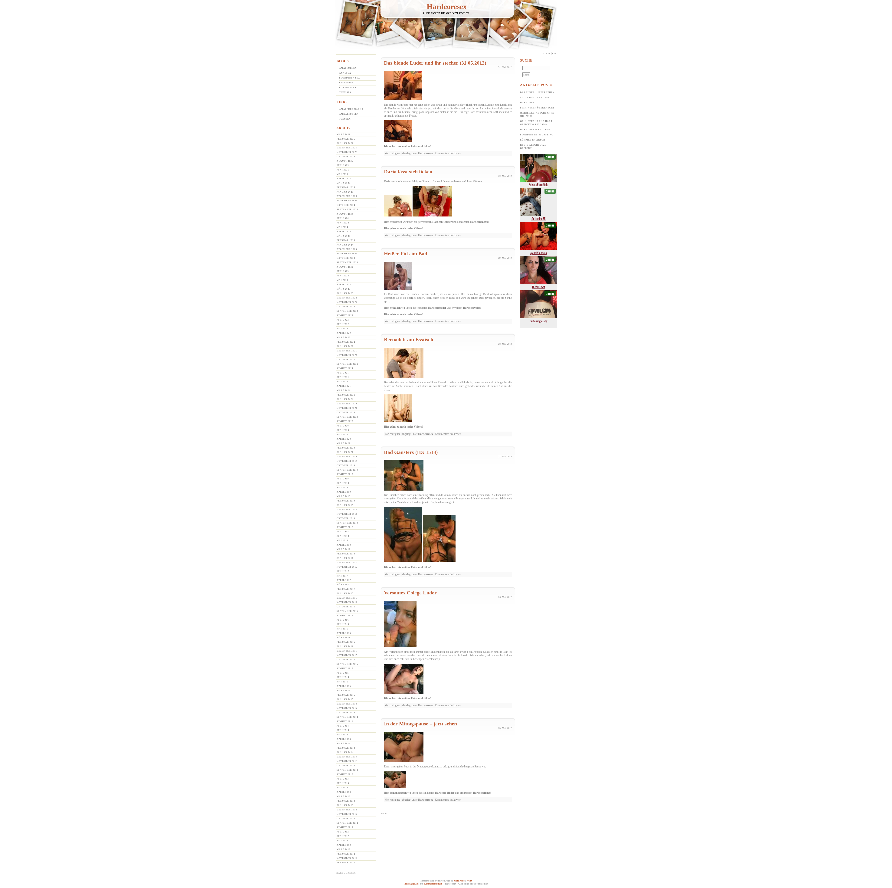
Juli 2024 (343, 218)
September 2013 (347, 770)
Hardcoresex (447, 6)
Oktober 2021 (346, 359)
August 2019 (345, 474)
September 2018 (347, 523)
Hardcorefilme (481, 792)
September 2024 (347, 209)
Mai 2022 (342, 329)
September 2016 (347, 611)
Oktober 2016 (346, 607)
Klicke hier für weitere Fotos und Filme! (407, 146)
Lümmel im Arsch (532, 140)
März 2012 (344, 849)
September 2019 (347, 470)
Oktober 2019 (346, 465)
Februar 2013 (346, 801)
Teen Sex (345, 92)
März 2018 (344, 549)
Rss (554, 53)
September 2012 (347, 823)
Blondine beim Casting (536, 135)
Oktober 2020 (346, 412)
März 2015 (344, 690)
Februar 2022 (346, 342)
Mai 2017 (342, 576)
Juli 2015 (343, 673)
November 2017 (347, 567)
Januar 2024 (345, 245)
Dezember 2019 (347, 456)
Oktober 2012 (346, 818)
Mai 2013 (342, 787)
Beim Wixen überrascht (537, 108)
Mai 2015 (342, 682)
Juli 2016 (343, 620)
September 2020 (347, 417)
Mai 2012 (342, 840)
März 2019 (344, 496)
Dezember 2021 (347, 351)
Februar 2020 (346, 448)
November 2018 (347, 514)
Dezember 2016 (347, 598)
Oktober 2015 (346, 660)
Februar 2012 (346, 854)
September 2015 (347, 664)
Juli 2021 (343, 373)
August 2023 (345, 267)
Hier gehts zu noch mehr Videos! (403, 228)
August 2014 (345, 721)
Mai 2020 (342, 434)
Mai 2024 (342, 227)
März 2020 (344, 443)
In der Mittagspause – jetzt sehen (420, 724)
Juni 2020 (343, 430)
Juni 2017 (343, 571)
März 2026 (344, 134)
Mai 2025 (342, 174)
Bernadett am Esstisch (408, 339)
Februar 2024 (346, 240)
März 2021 (344, 390)
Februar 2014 (346, 748)
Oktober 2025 (346, 156)
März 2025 (344, 183)
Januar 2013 (345, 805)
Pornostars (347, 87)
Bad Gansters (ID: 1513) (411, 452)
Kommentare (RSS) (433, 883)
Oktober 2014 (346, 712)
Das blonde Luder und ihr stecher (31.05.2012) (435, 63)
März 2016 (344, 637)
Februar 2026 (346, 139)
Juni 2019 (343, 483)
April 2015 (344, 686)
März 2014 (344, 743)
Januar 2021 (345, 399)
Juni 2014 (343, 730)
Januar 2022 (345, 346)
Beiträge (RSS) (411, 883)
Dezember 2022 (347, 298)
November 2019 (347, 461)
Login (546, 53)
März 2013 (344, 796)
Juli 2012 (343, 832)
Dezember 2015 (347, 651)
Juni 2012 (343, 836)
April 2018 (344, 545)
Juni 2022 (343, 324)
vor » (383, 813)
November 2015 (347, 655)
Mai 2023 (342, 280)
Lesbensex (346, 83)
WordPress (459, 880)
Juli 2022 (343, 320)
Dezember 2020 (347, 404)
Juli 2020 (343, 426)
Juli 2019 (343, 479)
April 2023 (344, 284)
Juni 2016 (343, 624)
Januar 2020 (345, 452)
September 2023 (347, 262)
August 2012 (345, 827)
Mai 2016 (342, 629)
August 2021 (345, 368)
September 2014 (347, 717)
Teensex (345, 119)
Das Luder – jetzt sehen (537, 92)
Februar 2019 (346, 501)
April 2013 (344, 792)
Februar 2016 (346, 642)
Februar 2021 (346, 395)
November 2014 (347, 708)
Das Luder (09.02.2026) (535, 129)
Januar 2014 (345, 752)
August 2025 (345, 161)
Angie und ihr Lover (535, 97)
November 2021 (347, 355)
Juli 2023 (343, 271)
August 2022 (345, 315)
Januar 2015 (345, 699)
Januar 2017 (345, 593)
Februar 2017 (346, 589)
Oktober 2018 (346, 518)
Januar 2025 (345, 192)
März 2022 (344, 337)
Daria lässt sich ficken (408, 171)
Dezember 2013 (347, 757)
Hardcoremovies (479, 221)
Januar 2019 (345, 505)
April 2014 (344, 739)
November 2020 (347, 408)
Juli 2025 (343, 165)
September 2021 (347, 364)
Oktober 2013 (346, 765)
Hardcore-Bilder (442, 221)
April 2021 (344, 386)
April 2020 (344, 439)
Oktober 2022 (346, 306)
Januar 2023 (345, 293)
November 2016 (347, 602)
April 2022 (344, 333)
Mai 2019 (342, 487)
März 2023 (344, 289)
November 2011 (347, 858)
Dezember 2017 (347, 562)
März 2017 (344, 584)
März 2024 (344, 236)
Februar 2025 (346, 187)
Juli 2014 (343, 726)
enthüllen (395, 307)
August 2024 (345, 214)
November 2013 (347, 761)
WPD (469, 880)
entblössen (396, 221)
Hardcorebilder (437, 307)
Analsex (345, 73)
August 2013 (345, 774)
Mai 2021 (342, 381)
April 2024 (344, 231)
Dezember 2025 (347, 148)
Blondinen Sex (349, 78)
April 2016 (344, 633)
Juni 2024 (343, 223)
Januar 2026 (345, 143)
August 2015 (345, 668)
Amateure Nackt (351, 109)
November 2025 (347, 152)
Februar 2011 (346, 863)
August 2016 (345, 615)
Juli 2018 (343, 532)
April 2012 (344, 845)
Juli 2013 (343, 779)
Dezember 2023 (347, 249)
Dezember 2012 (347, 810)
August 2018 (345, 527)
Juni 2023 (343, 276)
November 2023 (347, 253)
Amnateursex (349, 114)
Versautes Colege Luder (410, 593)
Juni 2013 (343, 783)
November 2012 (347, 814)
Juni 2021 (343, 377)
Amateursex (348, 68)
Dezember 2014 (347, 704)
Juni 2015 (343, 677)
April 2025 (344, 178)
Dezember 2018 (347, 509)
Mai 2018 (342, 540)
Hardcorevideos (472, 307)
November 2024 (347, 201)
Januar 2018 (345, 558)
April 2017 (344, 580)
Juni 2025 (343, 170)
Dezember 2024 (347, 196)
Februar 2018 (346, 554)
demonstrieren (398, 792)
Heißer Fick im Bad (405, 253)
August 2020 (345, 421)
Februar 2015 (346, 695)
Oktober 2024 (346, 205)
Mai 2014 (342, 735)
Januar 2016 (345, 646)
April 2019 (344, 492)
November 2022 (347, 302)
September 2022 (347, 311)
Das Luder (527, 103)
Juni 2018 (343, 536)
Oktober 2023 (346, 258)
